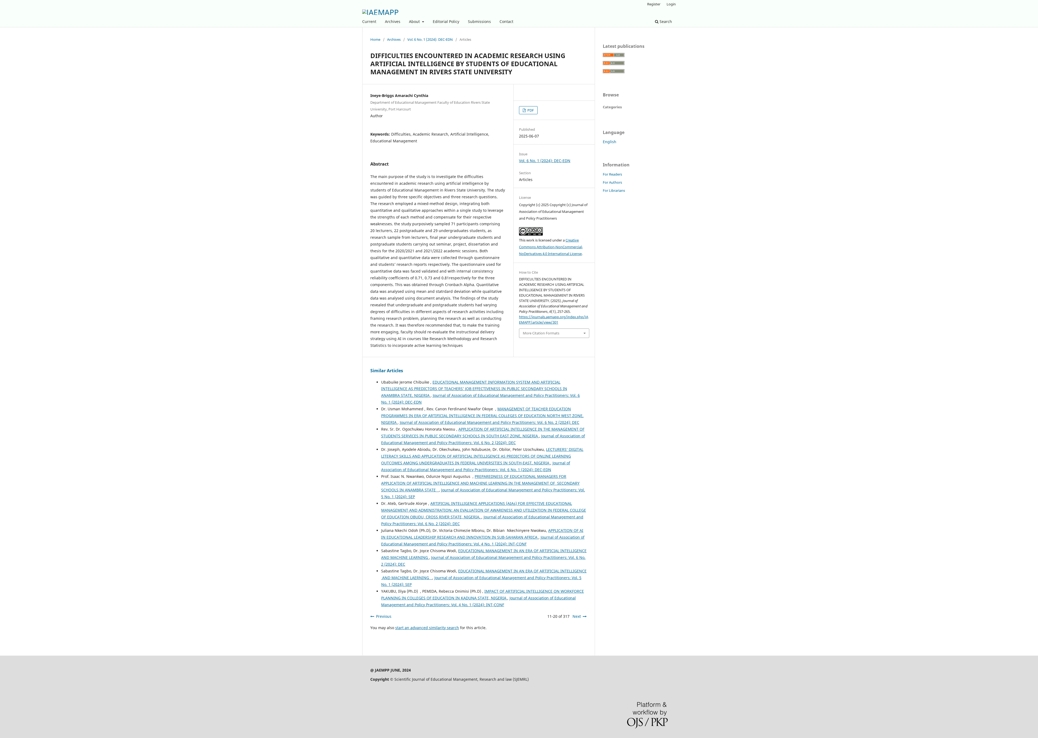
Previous (383, 616)
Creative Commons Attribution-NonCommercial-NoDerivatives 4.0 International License (551, 247)
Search (665, 21)
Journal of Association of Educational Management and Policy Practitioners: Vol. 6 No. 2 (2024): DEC (489, 422)
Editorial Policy (446, 21)
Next (577, 616)
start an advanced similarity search (427, 627)
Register (653, 4)
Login (671, 4)
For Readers (612, 174)
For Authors (612, 182)
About (415, 21)
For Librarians (614, 190)
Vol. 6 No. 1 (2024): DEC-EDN (430, 39)
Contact (506, 21)
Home (375, 39)
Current (369, 21)
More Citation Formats (541, 333)
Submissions (479, 21)
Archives (392, 21)
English (609, 141)
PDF (530, 110)
